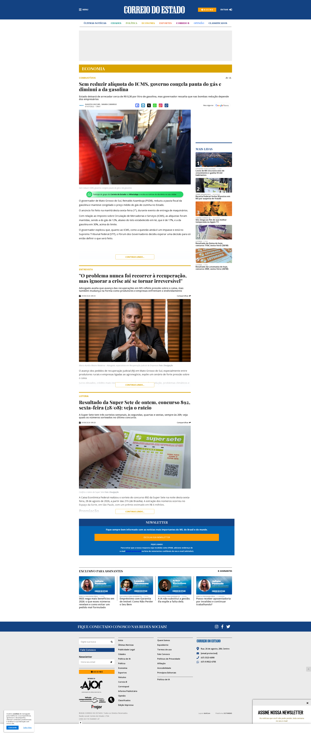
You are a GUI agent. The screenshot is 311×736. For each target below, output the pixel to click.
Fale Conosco (163, 654)
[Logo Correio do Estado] (154, 9)
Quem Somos (163, 640)
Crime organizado (208, 194)
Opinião (199, 23)
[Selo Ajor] (97, 685)
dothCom (207, 713)
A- (230, 77)
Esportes (165, 23)
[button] (184, 296)
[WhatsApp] (154, 105)
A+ (227, 77)
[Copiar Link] (166, 105)
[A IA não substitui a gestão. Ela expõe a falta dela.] (174, 585)
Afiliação (161, 663)
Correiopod (123, 686)
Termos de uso (164, 649)
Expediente (162, 645)
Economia (148, 23)
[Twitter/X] (149, 105)
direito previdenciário (91, 596)
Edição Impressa (126, 705)
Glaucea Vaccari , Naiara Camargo (101, 104)
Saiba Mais (27, 728)
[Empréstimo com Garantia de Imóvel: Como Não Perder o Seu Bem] (136, 585)
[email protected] (133, 551)
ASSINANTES (226, 571)
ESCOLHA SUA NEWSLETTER (157, 537)
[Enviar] (111, 662)
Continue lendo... (134, 257)
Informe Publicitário (127, 691)
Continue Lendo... (134, 385)
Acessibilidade (164, 668)
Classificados (218, 23)
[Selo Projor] (97, 703)
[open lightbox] (135, 147)
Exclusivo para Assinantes (134, 596)
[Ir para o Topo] (308, 669)
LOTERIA (202, 241)
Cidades (116, 23)
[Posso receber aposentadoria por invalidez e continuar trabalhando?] (214, 585)
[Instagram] (160, 105)
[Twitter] (228, 627)
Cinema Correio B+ (208, 218)
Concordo (12, 727)
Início (120, 640)
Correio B (182, 23)
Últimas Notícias (95, 23)
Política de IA (124, 659)
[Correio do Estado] (214, 641)
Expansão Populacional (208, 169)
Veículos (122, 677)
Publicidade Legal (126, 649)
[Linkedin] (143, 105)
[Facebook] (137, 105)
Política (131, 23)
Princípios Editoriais (166, 673)
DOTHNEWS (228, 713)
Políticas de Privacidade (168, 659)
